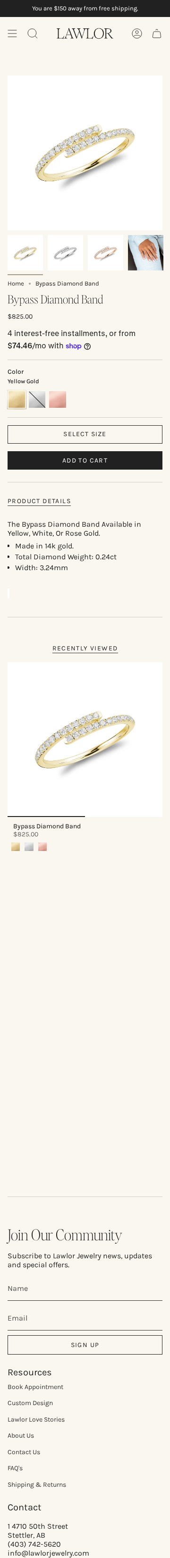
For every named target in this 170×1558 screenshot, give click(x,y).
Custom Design (30, 1403)
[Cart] (157, 33)
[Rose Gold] (42, 846)
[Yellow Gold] (15, 846)
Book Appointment (35, 1387)
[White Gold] (29, 846)
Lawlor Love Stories (36, 1419)
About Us (21, 1436)
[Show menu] (12, 33)
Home (16, 283)
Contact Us (24, 1452)
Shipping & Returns (37, 1485)
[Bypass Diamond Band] (85, 739)
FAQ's (15, 1468)
